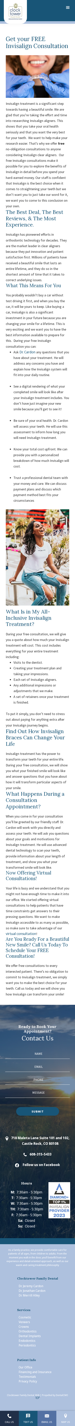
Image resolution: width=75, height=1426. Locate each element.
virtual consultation (21, 933)
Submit (38, 1111)
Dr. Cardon (27, 352)
